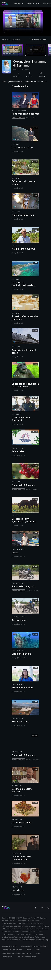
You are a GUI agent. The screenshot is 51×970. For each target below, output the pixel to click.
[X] (48, 907)
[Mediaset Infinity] (5, 3)
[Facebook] (35, 907)
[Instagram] (42, 907)
